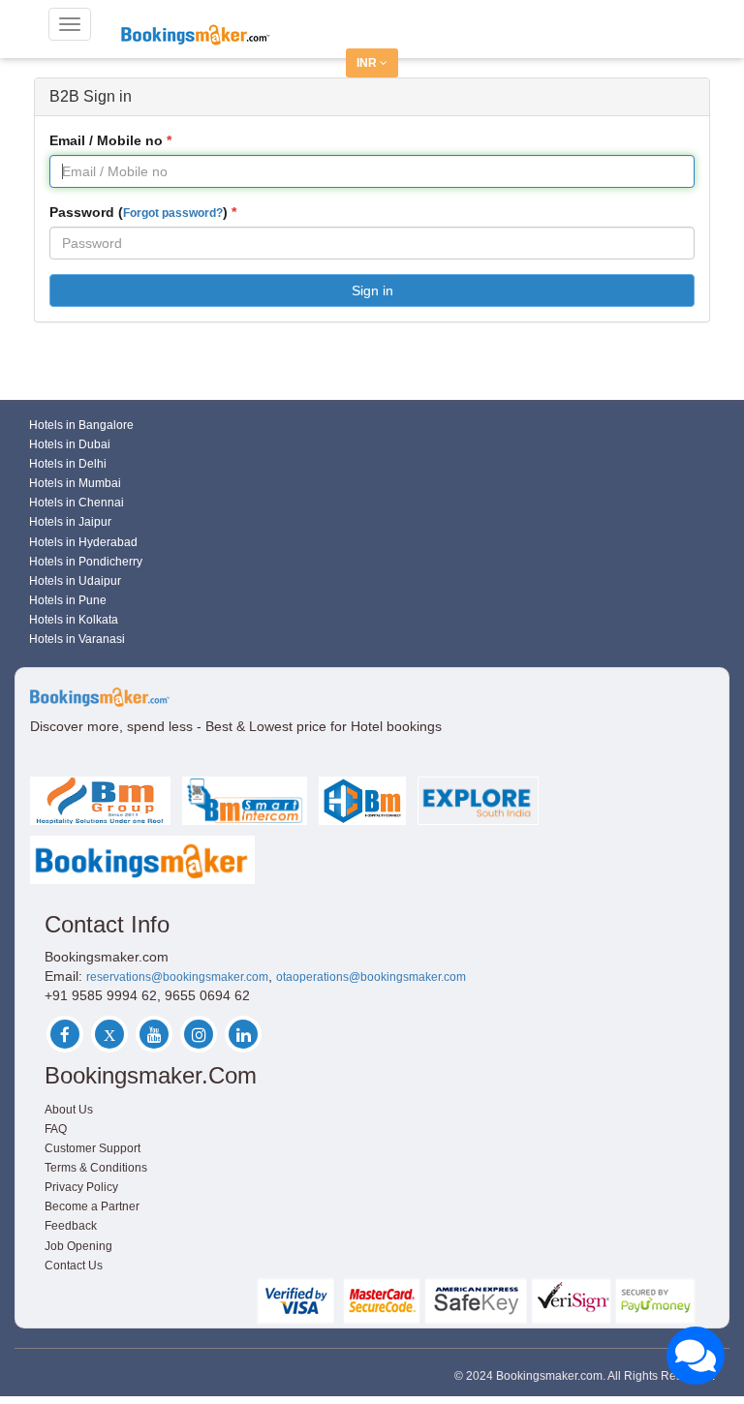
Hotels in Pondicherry (85, 561)
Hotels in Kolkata (73, 619)
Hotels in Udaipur (75, 581)
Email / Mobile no (106, 140)
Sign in (372, 290)
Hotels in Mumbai (75, 483)
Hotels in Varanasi (77, 639)
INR (368, 63)
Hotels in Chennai (76, 502)
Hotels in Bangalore (81, 425)
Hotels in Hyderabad (83, 542)
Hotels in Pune (68, 600)
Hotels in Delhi (68, 464)
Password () (138, 212)
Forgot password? (173, 213)
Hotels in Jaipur (70, 522)
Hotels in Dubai (69, 444)
